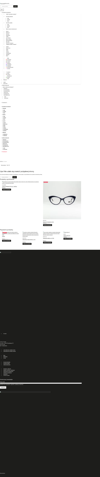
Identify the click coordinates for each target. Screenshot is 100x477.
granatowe (9, 64)
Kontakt (4, 333)
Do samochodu (7, 91)
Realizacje (5, 356)
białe (8, 58)
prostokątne (8, 53)
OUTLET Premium (9, 43)
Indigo (7, 36)
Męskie (4, 114)
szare (8, 73)
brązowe (9, 60)
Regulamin (5, 374)
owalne (7, 51)
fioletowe (9, 63)
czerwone (9, 59)
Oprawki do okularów (6, 12)
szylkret (8, 74)
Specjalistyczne (7, 94)
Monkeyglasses (9, 40)
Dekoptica (8, 35)
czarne (8, 62)
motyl (7, 50)
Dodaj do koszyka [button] (6, 189)
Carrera (7, 33)
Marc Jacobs (8, 39)
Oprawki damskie (9, 16)
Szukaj (15, 6)
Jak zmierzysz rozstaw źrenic (9, 349)
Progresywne (6, 93)
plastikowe (5, 134)
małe (8, 18)
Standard (5, 88)
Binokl (7, 31)
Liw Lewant (8, 37)
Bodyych (8, 32)
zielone (8, 77)
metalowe (5, 135)
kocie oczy (8, 47)
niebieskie (9, 65)
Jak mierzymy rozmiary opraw (9, 351)
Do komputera (6, 89)
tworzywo (5, 83)
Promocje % (4, 102)
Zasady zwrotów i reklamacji (9, 370)
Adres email (2, 381)
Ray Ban (7, 41)
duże (8, 20)
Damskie (4, 108)
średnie (8, 19)
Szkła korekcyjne (5, 85)
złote (8, 78)
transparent (9, 75)
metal (4, 82)
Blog (4, 355)
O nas (4, 357)
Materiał (4, 132)
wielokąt (7, 54)
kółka (7, 49)
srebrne (8, 72)
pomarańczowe (10, 67)
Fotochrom (6, 92)
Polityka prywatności (7, 372)
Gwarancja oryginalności (8, 371)
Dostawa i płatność (7, 368)
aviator (7, 46)
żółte (5, 96)
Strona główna (3, 165)
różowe (8, 68)
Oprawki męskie (9, 22)
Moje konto (7, 3)
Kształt (4, 120)
